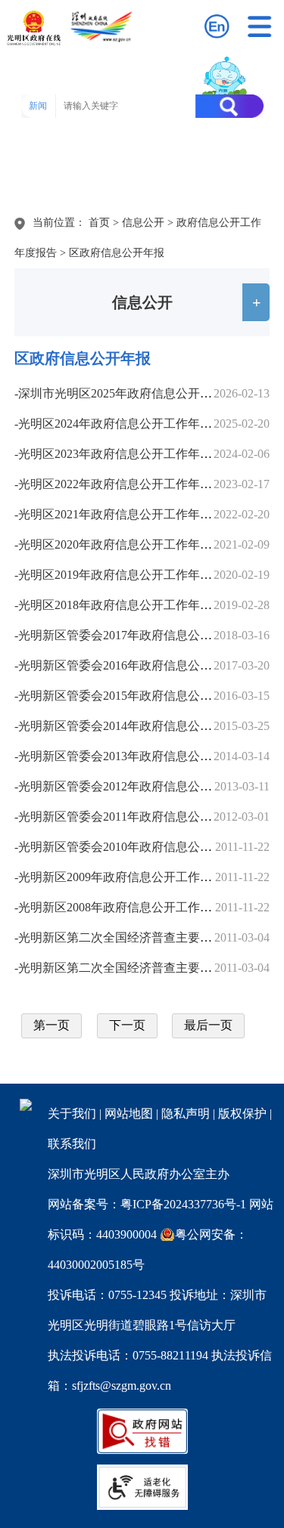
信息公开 (143, 222)
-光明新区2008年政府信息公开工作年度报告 (131, 907)
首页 (99, 222)
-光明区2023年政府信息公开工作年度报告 (125, 453)
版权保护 (242, 1113)
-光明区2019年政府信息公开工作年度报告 (125, 574)
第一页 (51, 1025)
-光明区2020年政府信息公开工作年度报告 (125, 544)
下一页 (127, 1025)
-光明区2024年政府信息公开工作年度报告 (125, 423)
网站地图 (129, 1113)
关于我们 (72, 1113)
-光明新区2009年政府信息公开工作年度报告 (131, 877)
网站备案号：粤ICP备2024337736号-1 (147, 1204)
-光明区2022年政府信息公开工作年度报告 (125, 484)
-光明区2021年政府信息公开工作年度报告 (125, 514)
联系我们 (72, 1143)
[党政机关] (26, 1106)
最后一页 (208, 1025)
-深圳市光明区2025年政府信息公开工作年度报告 (143, 393)
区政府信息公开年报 (116, 252)
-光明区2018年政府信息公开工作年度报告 (125, 605)
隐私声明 (185, 1113)
